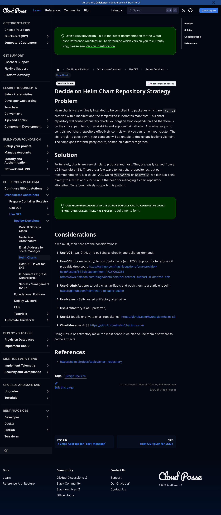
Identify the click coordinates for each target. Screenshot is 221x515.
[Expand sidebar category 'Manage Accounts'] (47, 152)
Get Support (209, 10)
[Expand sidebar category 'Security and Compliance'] (47, 372)
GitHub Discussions (70, 477)
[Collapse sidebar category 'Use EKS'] (47, 214)
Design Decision (75, 376)
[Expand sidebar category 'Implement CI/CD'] (47, 346)
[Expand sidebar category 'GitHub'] (47, 430)
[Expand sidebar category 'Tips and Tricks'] (47, 120)
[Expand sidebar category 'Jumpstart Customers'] (47, 43)
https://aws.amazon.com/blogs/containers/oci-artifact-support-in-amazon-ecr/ (115, 277)
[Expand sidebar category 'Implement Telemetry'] (47, 365)
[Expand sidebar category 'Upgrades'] (47, 391)
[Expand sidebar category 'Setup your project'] (47, 146)
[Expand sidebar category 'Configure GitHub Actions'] (47, 188)
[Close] (216, 2)
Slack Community (69, 483)
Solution (188, 30)
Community (72, 10)
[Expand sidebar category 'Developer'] (47, 417)
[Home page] (58, 69)
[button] (27, 195)
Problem (188, 23)
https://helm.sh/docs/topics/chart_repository (91, 361)
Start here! (134, 2)
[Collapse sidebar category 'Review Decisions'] (47, 221)
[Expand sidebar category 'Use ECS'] (47, 208)
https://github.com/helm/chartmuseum (117, 325)
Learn (37, 10)
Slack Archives (67, 489)
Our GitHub (118, 483)
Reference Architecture (19, 483)
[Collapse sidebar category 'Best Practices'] (47, 411)
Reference (52, 10)
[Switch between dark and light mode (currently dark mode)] (183, 10)
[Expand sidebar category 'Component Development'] (47, 126)
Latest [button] (115, 10)
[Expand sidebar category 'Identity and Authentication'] (47, 161)
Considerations (192, 36)
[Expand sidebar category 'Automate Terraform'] (47, 320)
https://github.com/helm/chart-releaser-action (92, 290)
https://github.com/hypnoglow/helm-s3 (148, 316)
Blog (87, 10)
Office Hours (65, 495)
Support (116, 477)
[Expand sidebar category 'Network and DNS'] (47, 169)
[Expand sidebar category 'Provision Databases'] (47, 339)
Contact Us (118, 489)
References (190, 43)
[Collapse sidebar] (26, 450)
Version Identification (100, 46)
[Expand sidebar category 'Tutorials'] (47, 314)
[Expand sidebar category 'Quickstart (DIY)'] (47, 36)
